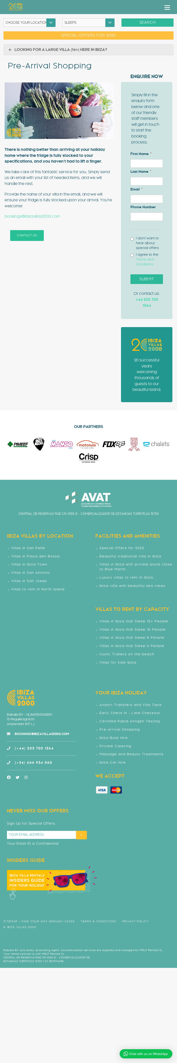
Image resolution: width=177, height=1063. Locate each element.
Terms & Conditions (98, 921)
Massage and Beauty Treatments (132, 754)
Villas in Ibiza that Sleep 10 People (133, 629)
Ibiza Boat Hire (114, 738)
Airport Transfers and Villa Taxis (131, 705)
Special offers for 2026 (88, 35)
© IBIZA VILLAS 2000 (19, 927)
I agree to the (147, 259)
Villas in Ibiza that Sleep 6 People (132, 646)
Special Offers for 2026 (122, 548)
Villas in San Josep (29, 581)
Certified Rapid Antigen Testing (130, 721)
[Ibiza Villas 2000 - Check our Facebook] (11, 777)
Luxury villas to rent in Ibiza (126, 577)
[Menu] (167, 7)
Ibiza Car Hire (113, 762)
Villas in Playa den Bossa (35, 556)
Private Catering (115, 746)
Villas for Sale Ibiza (118, 662)
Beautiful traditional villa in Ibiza (130, 556)
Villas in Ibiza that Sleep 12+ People (134, 621)
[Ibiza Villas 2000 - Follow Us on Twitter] (20, 777)
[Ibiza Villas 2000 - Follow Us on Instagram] (28, 777)
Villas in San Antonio (30, 572)
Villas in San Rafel (28, 548)
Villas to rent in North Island (38, 589)
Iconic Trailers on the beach (127, 654)
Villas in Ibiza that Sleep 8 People (132, 637)
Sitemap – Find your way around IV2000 (39, 921)
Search (147, 22)
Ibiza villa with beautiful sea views (132, 586)
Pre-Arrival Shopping (120, 729)
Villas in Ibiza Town (29, 564)
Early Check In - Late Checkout (130, 713)
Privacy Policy (135, 921)
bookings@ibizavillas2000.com (32, 216)
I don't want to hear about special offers (147, 243)
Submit (146, 279)
